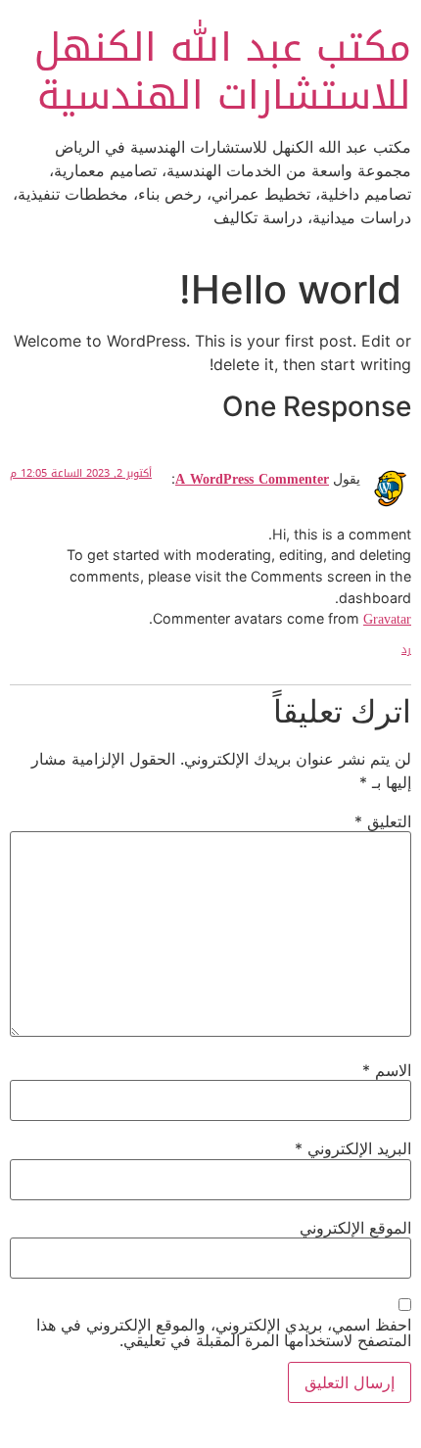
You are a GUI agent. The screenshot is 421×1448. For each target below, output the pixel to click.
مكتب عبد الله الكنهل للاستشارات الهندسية (222, 72)
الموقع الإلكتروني (355, 1228)
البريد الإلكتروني (353, 1148)
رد (406, 649)
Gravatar (387, 619)
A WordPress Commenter (252, 479)
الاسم (386, 1070)
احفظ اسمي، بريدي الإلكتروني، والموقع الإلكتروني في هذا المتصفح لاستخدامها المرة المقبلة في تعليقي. (223, 1332)
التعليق (382, 821)
